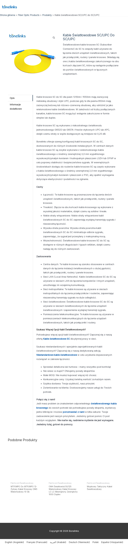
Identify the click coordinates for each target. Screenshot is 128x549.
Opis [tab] (12, 98)
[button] (54, 37)
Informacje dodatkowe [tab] (16, 106)
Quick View (26, 477)
